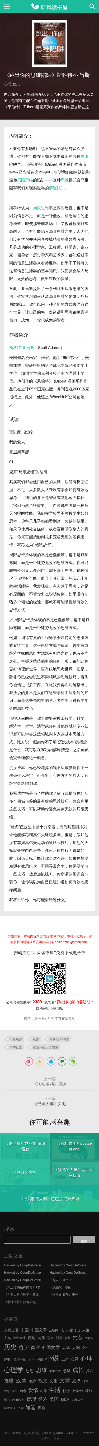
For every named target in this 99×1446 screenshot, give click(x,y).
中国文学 (39, 1329)
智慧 (7, 1391)
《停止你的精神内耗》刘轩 (23, 1287)
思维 (84, 156)
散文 (42, 1380)
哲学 (24, 1347)
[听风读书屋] (49, 6)
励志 (77, 1337)
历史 (10, 1346)
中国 (25, 1329)
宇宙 (40, 1359)
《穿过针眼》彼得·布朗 (20, 1301)
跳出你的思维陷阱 (45, 1047)
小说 (52, 1357)
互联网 (53, 1330)
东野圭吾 (11, 1329)
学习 (31, 1359)
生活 (54, 1389)
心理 (87, 1357)
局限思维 (25, 179)
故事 (21, 1380)
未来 (15, 1391)
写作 (41, 1337)
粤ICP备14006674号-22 (61, 1433)
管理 (31, 1398)
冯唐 (50, 1337)
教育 (32, 1380)
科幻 (88, 1390)
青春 (41, 1407)
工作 (65, 1359)
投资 (89, 1370)
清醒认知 (57, 187)
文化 (53, 1380)
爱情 (33, 1390)
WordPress (52, 1438)
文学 (64, 1380)
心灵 (74, 1359)
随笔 (30, 1407)
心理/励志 (12, 84)
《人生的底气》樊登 (64, 1294)
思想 (30, 1370)
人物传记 (73, 1329)
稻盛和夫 (18, 1400)
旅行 (76, 1380)
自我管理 (10, 1408)
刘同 (59, 1337)
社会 (66, 1390)
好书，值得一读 (15, 1359)
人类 (7, 1337)
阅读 (20, 1408)
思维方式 (55, 1371)
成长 (78, 1370)
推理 (8, 1380)
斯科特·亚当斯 (21, 347)
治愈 (23, 1390)
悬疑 (66, 1370)
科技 (7, 1399)
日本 (85, 1381)
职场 (65, 1399)
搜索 (9, 1228)
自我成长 (77, 1400)
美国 (54, 1398)
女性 (85, 1347)
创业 (67, 1337)
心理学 (14, 1369)
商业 (35, 1347)
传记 (32, 1337)
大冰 (66, 1347)
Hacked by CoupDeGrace (22, 1265)
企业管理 (19, 1337)
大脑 (76, 1347)
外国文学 (51, 1347)
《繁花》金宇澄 (61, 1279)
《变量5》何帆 (60, 1287)
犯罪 (43, 1390)
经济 (42, 1399)
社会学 (78, 1390)
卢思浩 (88, 1338)
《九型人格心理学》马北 (21, 1294)
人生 (85, 1329)
